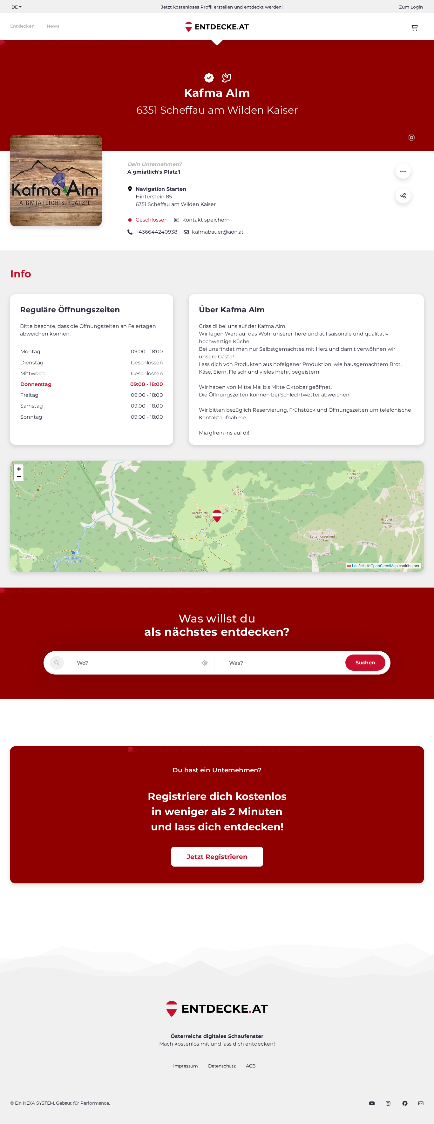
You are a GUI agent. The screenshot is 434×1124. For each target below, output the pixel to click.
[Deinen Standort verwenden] (204, 663)
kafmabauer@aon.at (218, 232)
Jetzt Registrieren (217, 857)
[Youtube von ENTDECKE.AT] (372, 1103)
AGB (251, 1066)
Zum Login (411, 7)
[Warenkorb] (414, 27)
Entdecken (22, 26)
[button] (217, 516)
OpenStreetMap (384, 565)
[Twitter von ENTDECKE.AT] (388, 1103)
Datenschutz (222, 1066)
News (53, 26)
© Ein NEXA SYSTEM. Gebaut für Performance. (60, 1103)
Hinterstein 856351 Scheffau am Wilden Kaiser (176, 196)
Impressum (185, 1066)
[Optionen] (403, 171)
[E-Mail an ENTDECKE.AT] (421, 1103)
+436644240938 (156, 232)
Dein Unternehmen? (154, 164)
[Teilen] (403, 195)
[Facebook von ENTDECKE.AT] (405, 1103)
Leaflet (357, 565)
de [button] (14, 7)
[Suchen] (57, 663)
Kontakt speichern (206, 220)
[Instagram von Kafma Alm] (411, 137)
